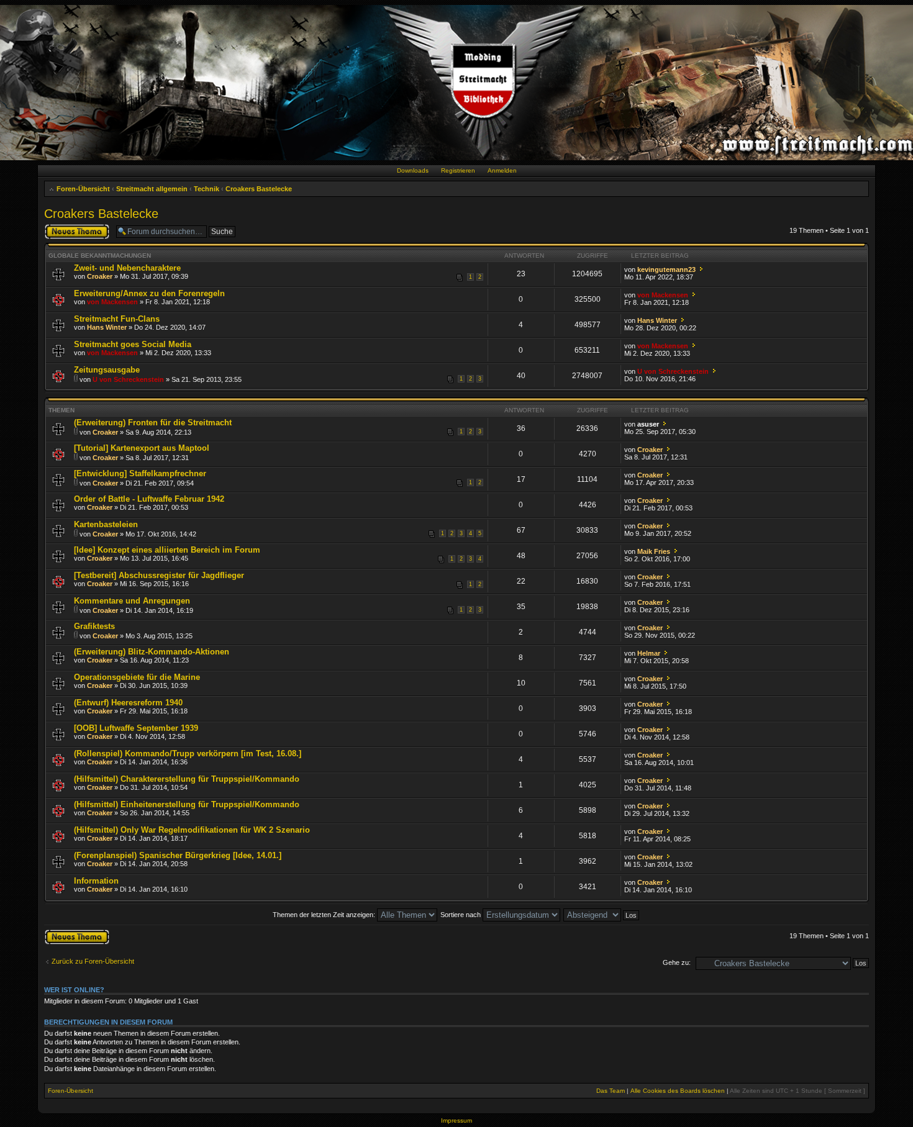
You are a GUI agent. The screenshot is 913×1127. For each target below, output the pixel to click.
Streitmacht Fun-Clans (117, 319)
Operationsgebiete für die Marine (137, 677)
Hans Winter (107, 327)
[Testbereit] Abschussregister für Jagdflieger (159, 575)
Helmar (648, 653)
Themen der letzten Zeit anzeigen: (325, 914)
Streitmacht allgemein (152, 188)
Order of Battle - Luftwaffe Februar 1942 (149, 499)
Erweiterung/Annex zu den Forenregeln (149, 293)
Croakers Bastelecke (258, 188)
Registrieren (458, 170)
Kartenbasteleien (106, 524)
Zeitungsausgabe (107, 369)
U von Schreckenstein (128, 379)
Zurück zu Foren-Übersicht (93, 961)
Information (96, 880)
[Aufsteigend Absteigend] (601, 914)
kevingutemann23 (666, 269)
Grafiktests (94, 626)
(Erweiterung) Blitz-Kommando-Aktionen (151, 651)
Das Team (610, 1090)
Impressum (456, 1120)
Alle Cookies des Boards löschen (677, 1090)
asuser (648, 424)
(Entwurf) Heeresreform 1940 (128, 702)
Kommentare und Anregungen (132, 600)
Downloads (413, 170)
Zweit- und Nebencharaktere (127, 268)
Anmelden (502, 170)
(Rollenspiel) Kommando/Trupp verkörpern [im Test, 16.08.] (187, 753)
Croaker (99, 276)
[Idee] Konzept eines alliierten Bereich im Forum (167, 549)
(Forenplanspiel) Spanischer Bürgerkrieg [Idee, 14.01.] (177, 855)
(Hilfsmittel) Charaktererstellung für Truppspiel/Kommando (186, 779)
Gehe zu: (677, 962)
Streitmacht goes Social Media (132, 344)
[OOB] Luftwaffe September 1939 (136, 728)
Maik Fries (653, 551)
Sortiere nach (461, 914)
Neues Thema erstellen (65, 231)
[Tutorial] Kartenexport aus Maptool (141, 448)
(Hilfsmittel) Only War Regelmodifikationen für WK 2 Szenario (192, 830)
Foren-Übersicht (83, 188)
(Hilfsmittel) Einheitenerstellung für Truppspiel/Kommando (186, 804)
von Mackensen (112, 302)
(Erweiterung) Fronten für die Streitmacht (153, 422)
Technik (206, 188)
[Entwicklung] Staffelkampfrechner (140, 473)
